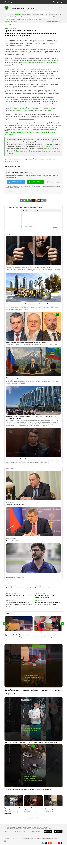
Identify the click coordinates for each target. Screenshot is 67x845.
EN (8, 1)
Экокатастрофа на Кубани (55, 21)
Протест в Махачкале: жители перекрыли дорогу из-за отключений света (27, 789)
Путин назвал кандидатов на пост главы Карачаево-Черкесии (25, 378)
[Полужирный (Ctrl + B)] (23, 210)
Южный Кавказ (33, 19)
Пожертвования (36, 831)
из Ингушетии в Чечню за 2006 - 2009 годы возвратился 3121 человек (37, 125)
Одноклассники (21, 151)
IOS (35, 139)
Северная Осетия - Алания (45, 16)
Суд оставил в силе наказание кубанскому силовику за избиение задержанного (47, 636)
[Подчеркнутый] (29, 210)
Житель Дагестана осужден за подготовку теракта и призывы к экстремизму (48, 603)
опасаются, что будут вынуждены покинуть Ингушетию (32, 110)
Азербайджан (24, 12)
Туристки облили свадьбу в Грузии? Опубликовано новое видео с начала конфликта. (13, 811)
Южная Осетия (24, 19)
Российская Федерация (20, 16)
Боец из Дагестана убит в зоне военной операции (18, 589)
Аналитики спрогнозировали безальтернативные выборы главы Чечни (28, 304)
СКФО (54, 16)
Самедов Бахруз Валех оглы (15, 577)
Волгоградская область (51, 12)
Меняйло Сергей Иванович (14, 541)
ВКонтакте (10, 151)
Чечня (18, 19)
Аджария (12, 12)
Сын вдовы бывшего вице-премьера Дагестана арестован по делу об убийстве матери (19, 604)
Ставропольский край (10, 19)
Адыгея (17, 12)
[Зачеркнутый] (33, 210)
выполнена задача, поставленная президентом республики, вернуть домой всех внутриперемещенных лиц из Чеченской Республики (30, 132)
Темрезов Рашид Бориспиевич (15, 504)
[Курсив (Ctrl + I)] (26, 210)
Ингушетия (18, 14)
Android (29, 139)
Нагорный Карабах (9, 16)
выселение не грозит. (26, 119)
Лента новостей (14, 24)
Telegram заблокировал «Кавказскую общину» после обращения (33, 810)
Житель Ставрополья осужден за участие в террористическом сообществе (29, 267)
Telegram (47, 144)
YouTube (10, 153)
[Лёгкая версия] (11, 2)
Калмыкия (35, 14)
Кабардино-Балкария (27, 14)
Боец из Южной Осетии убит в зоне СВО (19, 595)
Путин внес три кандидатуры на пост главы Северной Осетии (26, 342)
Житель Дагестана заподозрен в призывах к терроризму (45, 596)
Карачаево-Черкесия (45, 14)
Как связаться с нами (20, 831)
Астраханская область (39, 12)
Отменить (54, 227)
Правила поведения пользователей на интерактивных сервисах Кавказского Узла (38, 838)
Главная (6, 24)
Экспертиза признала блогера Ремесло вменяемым (22, 459)
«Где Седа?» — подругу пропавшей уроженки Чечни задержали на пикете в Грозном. (31, 742)
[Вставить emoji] (37, 210)
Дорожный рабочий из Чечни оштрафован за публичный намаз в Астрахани (18, 636)
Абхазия (7, 12)
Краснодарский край (56, 14)
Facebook (46, 149)
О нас (5, 831)
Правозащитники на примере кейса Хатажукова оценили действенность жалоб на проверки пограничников (32, 417)
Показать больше (33, 818)
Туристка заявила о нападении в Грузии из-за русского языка (52, 810)
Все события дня (58, 609)
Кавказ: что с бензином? (12, 21)
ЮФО (39, 19)
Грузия (6, 14)
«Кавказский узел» (24, 108)
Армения (31, 12)
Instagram (54, 149)
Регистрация (28, 226)
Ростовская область (32, 16)
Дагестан (11, 14)
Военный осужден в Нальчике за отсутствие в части (45, 589)
